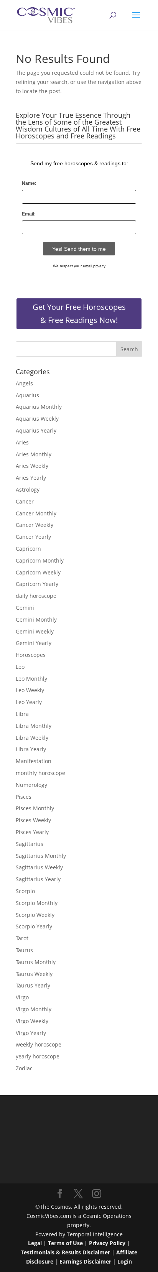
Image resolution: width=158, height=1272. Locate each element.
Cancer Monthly (36, 513)
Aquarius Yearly (36, 430)
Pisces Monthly (35, 808)
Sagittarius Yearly (38, 879)
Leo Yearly (29, 702)
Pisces (23, 796)
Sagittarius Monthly (41, 855)
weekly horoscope (38, 1044)
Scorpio (25, 891)
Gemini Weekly (35, 631)
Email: (29, 214)
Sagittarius (29, 843)
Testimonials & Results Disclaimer (65, 1252)
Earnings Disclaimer (85, 1261)
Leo (20, 666)
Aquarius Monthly (39, 406)
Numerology (31, 784)
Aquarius (27, 395)
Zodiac (24, 1068)
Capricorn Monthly (40, 560)
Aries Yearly (31, 477)
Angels (24, 383)
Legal (35, 1243)
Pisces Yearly (32, 832)
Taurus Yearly (33, 985)
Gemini (25, 607)
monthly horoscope (40, 773)
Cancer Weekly (34, 524)
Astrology (28, 489)
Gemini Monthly (36, 619)
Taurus (24, 950)
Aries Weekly (32, 465)
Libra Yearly (31, 749)
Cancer (25, 501)
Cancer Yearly (33, 536)
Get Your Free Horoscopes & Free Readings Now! (79, 313)
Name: (29, 183)
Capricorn (28, 548)
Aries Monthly (33, 454)
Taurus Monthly (36, 962)
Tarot (22, 938)
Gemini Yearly (33, 643)
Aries (22, 442)
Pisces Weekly (33, 820)
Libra (22, 713)
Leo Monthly (31, 678)
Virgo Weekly (32, 1021)
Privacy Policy (107, 1243)
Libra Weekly (32, 737)
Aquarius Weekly (37, 418)
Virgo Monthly (33, 1009)
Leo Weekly (30, 690)
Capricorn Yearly (37, 583)
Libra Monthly (33, 725)
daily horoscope (36, 595)
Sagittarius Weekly (39, 867)
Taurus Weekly (34, 973)
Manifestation (33, 761)
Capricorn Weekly (38, 572)
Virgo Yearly (31, 1033)
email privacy (94, 266)
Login (124, 1261)
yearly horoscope (37, 1056)
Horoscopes (31, 654)
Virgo (22, 997)
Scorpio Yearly (34, 926)
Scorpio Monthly (37, 903)
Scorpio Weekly (35, 914)
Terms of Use (65, 1243)
